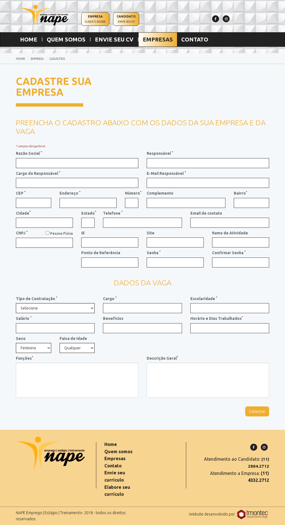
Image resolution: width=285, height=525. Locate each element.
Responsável (160, 153)
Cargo (110, 298)
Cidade (23, 212)
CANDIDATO (126, 19)
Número (131, 192)
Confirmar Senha (229, 252)
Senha (154, 252)
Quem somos (118, 451)
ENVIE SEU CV (114, 39)
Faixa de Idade (73, 338)
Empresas (115, 458)
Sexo (21, 338)
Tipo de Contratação (36, 298)
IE (83, 233)
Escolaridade (203, 298)
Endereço (70, 192)
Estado (88, 212)
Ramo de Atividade (230, 233)
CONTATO (194, 39)
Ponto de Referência (100, 253)
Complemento (160, 193)
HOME (30, 39)
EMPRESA (95, 19)
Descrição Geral (162, 357)
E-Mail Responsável (166, 173)
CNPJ (22, 232)
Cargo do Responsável (38, 173)
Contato (113, 465)
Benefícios (113, 318)
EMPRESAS (158, 39)
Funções (24, 357)
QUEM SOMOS (66, 39)
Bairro (240, 192)
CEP (21, 192)
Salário (23, 318)
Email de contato (206, 213)
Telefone (113, 212)
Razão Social (29, 153)
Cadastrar (257, 411)
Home (110, 444)
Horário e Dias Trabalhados (216, 318)
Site (150, 233)
